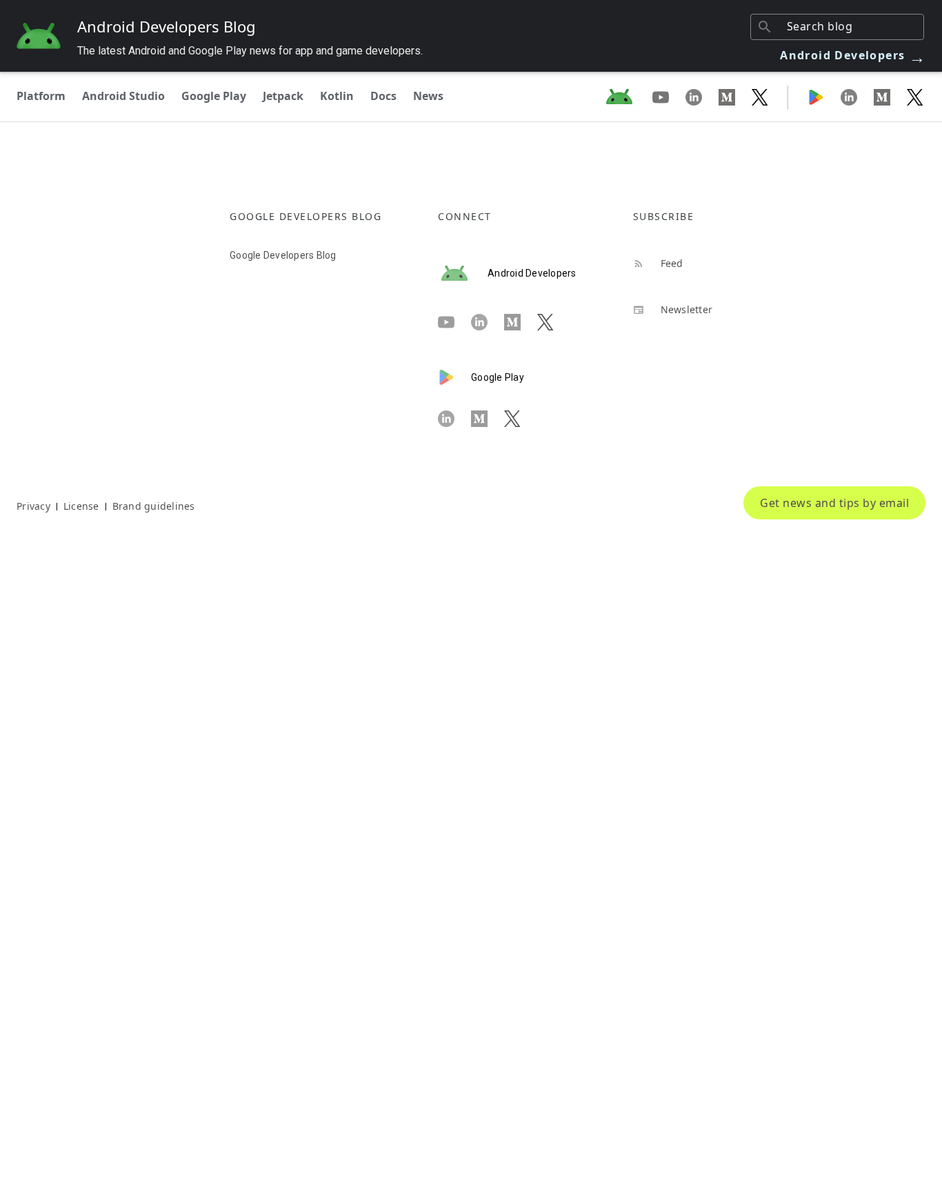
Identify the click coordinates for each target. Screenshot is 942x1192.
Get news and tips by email (834, 502)
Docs (383, 95)
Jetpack (283, 95)
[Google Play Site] (824, 96)
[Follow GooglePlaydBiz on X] (915, 96)
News (428, 95)
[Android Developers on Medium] (735, 96)
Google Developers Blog (283, 255)
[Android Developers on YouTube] (668, 96)
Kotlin (337, 95)
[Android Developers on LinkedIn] (702, 96)
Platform (41, 95)
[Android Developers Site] (627, 96)
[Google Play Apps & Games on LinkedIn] (857, 96)
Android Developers (853, 55)
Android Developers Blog (166, 26)
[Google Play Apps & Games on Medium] (890, 96)
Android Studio (123, 95)
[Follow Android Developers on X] (760, 96)
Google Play (213, 95)
